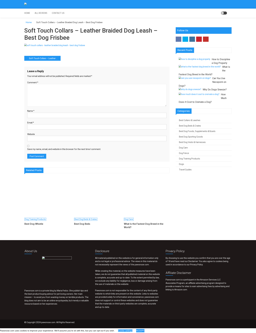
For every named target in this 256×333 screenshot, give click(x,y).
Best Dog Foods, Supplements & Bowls (197, 131)
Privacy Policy (196, 264)
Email (30, 122)
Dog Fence (184, 153)
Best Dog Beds (82, 223)
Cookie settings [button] (125, 330)
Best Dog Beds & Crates (86, 219)
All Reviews (41, 13)
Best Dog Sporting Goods (191, 137)
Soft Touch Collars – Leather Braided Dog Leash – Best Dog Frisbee (45, 58)
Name (30, 111)
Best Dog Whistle (33, 223)
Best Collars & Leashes (189, 120)
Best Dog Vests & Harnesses (192, 142)
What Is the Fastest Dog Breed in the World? (143, 225)
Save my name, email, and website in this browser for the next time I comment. (64, 149)
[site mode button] (224, 13)
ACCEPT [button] (140, 330)
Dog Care (128, 219)
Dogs (181, 164)
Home (27, 13)
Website (31, 134)
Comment (32, 82)
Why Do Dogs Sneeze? (215, 89)
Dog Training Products (35, 219)
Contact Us (58, 13)
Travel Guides (185, 169)
